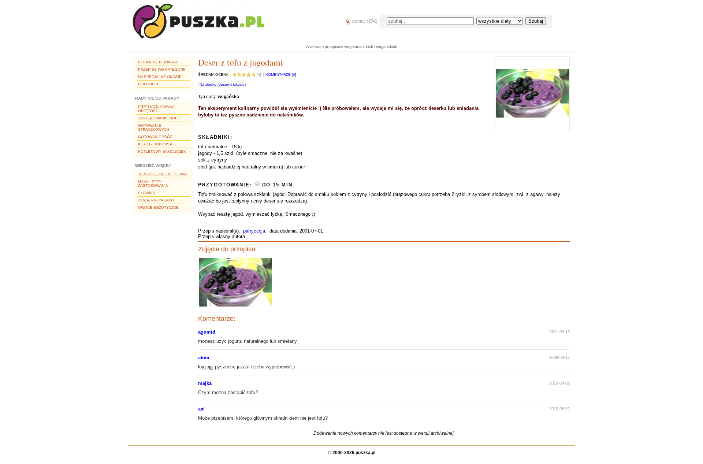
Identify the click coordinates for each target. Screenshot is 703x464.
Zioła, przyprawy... (158, 200)
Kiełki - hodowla (155, 144)
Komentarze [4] (280, 75)
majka (205, 383)
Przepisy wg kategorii (161, 69)
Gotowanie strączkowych (153, 127)
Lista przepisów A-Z (158, 62)
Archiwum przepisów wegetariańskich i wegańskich (351, 46)
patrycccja (254, 231)
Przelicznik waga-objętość (157, 109)
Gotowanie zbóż (155, 137)
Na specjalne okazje (160, 77)
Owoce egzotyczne (158, 207)
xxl (201, 409)
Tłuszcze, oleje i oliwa (162, 174)
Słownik (146, 193)
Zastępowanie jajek (159, 118)
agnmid (206, 332)
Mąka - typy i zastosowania (153, 183)
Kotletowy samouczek (162, 151)
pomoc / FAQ (364, 21)
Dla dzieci (148, 84)
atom (203, 357)
